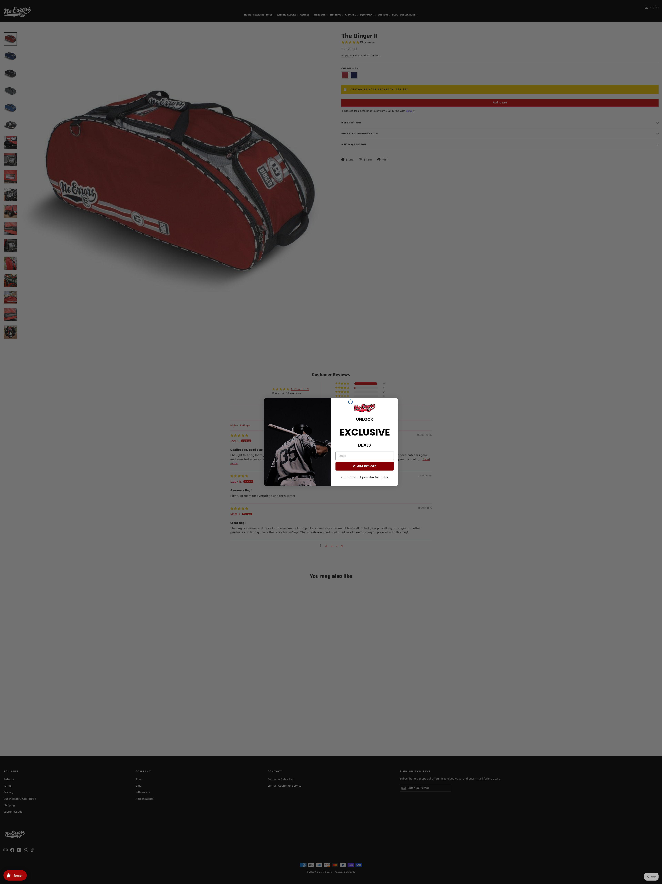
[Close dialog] (350, 402)
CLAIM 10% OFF (364, 466)
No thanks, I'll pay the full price (365, 477)
